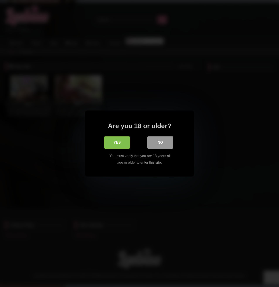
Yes (117, 142)
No (160, 142)
